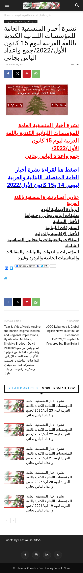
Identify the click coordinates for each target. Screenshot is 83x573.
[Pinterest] (27, 74)
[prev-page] (6, 520)
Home (7, 15)
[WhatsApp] (36, 74)
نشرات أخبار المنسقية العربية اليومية (33, 15)
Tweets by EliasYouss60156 (22, 540)
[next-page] (13, 520)
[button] (6, 5)
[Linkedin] (47, 555)
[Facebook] (8, 74)
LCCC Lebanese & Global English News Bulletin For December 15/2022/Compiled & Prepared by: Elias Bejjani (62, 335)
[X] (17, 74)
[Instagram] (36, 555)
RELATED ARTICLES (23, 388)
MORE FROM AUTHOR (58, 388)
